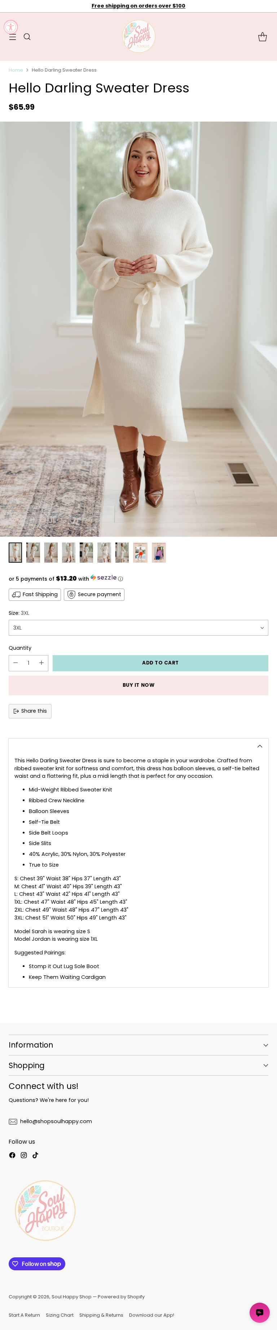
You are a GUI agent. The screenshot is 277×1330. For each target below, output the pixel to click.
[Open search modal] (26, 36)
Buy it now (138, 685)
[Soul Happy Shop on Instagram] (23, 1156)
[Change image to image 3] (51, 553)
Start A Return (24, 1315)
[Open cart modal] (262, 36)
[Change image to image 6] (104, 553)
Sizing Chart (60, 1315)
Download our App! (151, 1315)
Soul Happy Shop (72, 1296)
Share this (34, 710)
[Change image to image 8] (140, 553)
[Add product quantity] (41, 663)
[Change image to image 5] (86, 553)
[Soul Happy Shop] (138, 36)
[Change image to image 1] (15, 553)
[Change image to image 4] (68, 553)
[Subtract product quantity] (15, 663)
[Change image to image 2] (33, 553)
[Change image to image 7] (122, 553)
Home (16, 70)
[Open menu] (12, 36)
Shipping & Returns (101, 1315)
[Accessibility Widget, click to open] (11, 27)
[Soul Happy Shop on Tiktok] (35, 1156)
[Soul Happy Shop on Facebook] (12, 1156)
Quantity (20, 648)
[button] (138, 578)
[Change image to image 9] (159, 553)
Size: (19, 613)
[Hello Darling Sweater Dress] (138, 329)
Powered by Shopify (121, 1296)
